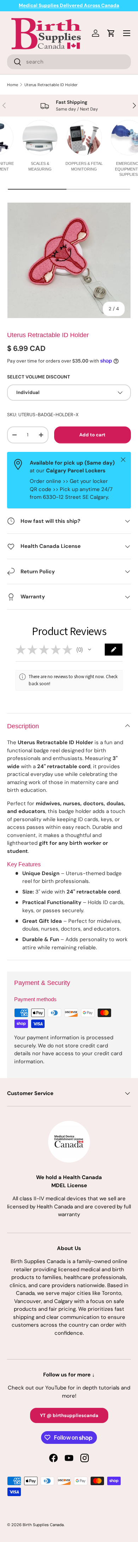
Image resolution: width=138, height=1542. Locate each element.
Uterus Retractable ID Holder (50, 84)
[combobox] (69, 61)
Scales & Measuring (40, 166)
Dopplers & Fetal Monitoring (84, 166)
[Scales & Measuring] (40, 137)
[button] (89, 649)
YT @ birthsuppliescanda (69, 1415)
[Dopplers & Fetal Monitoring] (84, 137)
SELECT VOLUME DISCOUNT (38, 377)
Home (12, 84)
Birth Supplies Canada (43, 1524)
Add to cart (92, 435)
